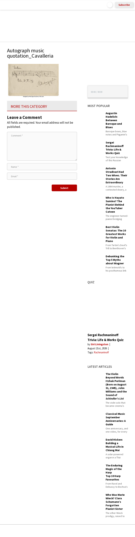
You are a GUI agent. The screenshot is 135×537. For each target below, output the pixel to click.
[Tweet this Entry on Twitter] (73, 530)
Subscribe (124, 4)
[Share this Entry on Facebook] (61, 531)
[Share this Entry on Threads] (94, 530)
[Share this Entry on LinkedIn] (83, 530)
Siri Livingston (100, 344)
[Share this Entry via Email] (39, 530)
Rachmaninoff (101, 352)
